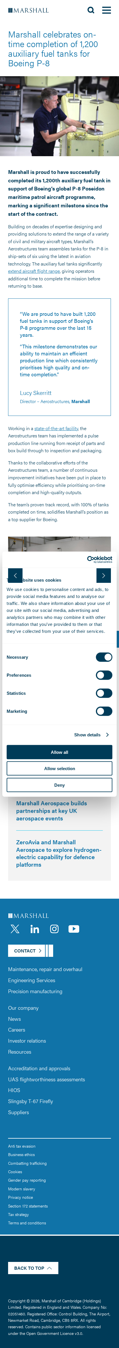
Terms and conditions (27, 1223)
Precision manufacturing (35, 991)
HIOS (14, 1090)
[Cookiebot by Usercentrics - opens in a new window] (87, 559)
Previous (15, 575)
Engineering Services (31, 980)
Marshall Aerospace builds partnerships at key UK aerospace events (51, 810)
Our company (23, 1007)
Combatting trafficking (27, 1163)
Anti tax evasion (22, 1146)
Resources (19, 1051)
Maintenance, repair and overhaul (45, 969)
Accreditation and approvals (39, 1068)
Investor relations (27, 1040)
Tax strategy (18, 1214)
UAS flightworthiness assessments (46, 1079)
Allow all (59, 751)
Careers (16, 1029)
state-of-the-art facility (56, 428)
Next (103, 575)
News (14, 1018)
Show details (87, 734)
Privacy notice (20, 1197)
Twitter (15, 929)
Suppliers (18, 1112)
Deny (59, 784)
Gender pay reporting (27, 1180)
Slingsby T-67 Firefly (30, 1101)
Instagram (54, 929)
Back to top (29, 1268)
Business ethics (21, 1154)
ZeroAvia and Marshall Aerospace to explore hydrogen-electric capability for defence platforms (59, 853)
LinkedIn (35, 929)
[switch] (104, 675)
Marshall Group (31, 10)
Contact (25, 950)
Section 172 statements (28, 1206)
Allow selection (59, 768)
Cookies (15, 1171)
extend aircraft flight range (34, 271)
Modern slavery (21, 1189)
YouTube (74, 929)
